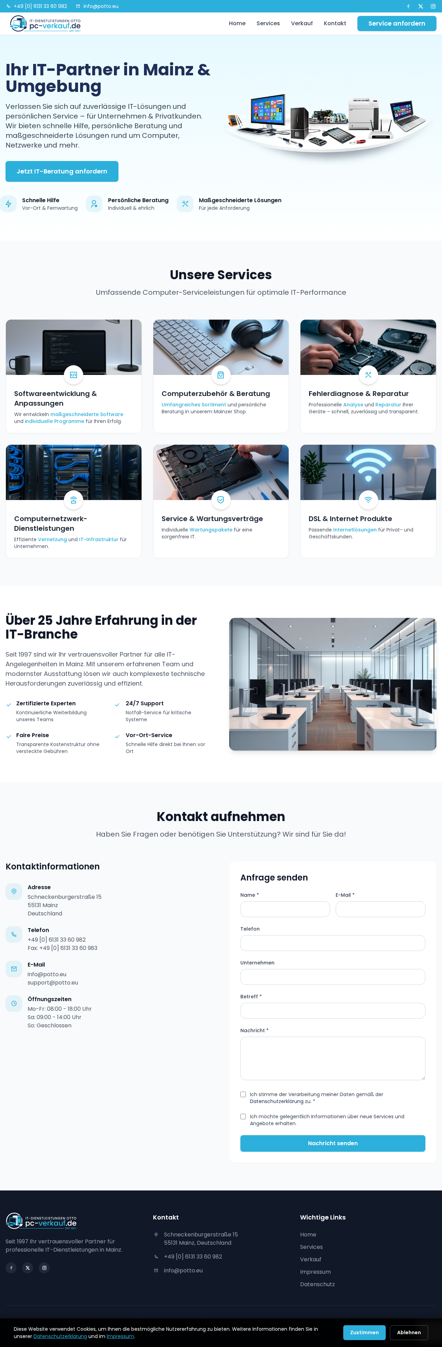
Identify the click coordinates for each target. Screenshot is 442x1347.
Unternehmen (257, 962)
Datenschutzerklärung (277, 1101)
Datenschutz (317, 1284)
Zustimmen (364, 1332)
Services (268, 23)
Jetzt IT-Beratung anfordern (62, 171)
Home (237, 23)
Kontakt (335, 23)
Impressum (315, 1272)
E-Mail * (345, 895)
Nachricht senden (333, 1143)
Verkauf (302, 23)
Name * (249, 895)
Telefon (250, 928)
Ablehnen (409, 1332)
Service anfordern (396, 23)
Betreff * (251, 996)
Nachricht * (254, 1030)
